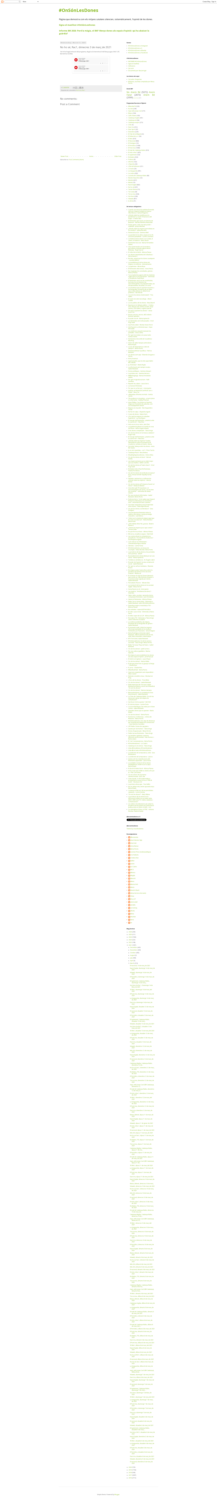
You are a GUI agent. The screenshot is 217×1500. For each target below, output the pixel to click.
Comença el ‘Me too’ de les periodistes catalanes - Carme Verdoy (140, 791)
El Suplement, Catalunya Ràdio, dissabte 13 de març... (140, 1020)
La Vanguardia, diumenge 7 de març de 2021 (141, 1400)
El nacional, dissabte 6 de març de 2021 (141, 1422)
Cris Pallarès (134, 855)
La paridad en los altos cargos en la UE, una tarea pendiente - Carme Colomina (140, 235)
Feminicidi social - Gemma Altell (138, 232)
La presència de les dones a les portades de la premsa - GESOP (141, 553)
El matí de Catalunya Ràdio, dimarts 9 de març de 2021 (142, 1312)
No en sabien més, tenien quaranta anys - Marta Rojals (141, 787)
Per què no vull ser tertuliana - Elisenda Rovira (140, 567)
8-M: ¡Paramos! (133, 359)
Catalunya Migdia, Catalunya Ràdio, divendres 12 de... (141, 1064)
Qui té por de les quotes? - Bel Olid (139, 702)
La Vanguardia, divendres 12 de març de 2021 (142, 1102)
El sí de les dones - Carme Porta (138, 704)
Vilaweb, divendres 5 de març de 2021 (142, 1459)
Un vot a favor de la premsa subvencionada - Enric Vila (137, 775)
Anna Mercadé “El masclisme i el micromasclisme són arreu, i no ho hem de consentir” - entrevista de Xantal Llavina (141, 490)
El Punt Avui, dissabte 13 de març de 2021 (141, 1038)
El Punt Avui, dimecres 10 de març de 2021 (141, 1236)
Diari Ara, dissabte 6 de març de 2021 (142, 1456)
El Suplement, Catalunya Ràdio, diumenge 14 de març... (140, 982)
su (131, 923)
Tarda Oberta (132, 189)
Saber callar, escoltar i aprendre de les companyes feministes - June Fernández (141, 596)
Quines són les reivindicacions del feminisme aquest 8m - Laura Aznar (139, 759)
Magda (133, 875)
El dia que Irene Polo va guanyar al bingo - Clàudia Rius (141, 664)
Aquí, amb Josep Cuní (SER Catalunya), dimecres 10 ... (142, 1219)
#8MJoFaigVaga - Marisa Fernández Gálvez (139, 376)
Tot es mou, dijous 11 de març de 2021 (140, 1145)
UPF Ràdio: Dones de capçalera (138, 726)
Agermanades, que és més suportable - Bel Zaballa (141, 361)
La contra (131, 173)
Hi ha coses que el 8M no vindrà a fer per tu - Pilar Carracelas (141, 771)
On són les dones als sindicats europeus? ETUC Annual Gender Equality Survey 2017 (141, 474)
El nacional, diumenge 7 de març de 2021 (141, 1385)
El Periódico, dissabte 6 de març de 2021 (141, 1453)
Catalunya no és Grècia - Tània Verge (140, 746)
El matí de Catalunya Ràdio (136, 150)
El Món (130, 139)
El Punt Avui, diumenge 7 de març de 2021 (141, 1404)
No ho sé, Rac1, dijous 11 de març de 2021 (142, 1136)
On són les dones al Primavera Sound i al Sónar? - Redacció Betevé (141, 485)
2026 (130, 932)
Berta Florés (134, 849)
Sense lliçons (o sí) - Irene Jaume (138, 589)
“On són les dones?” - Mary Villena (139, 794)
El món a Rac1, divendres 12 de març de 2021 (141, 1094)
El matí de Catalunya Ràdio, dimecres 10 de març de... (142, 1211)
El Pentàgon (132, 143)
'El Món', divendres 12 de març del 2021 (141, 1098)
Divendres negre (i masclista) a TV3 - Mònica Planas (139, 606)
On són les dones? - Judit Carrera (138, 649)
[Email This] (74, 88)
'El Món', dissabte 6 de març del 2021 (142, 1441)
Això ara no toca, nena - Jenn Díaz (139, 424)
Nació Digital (132, 185)
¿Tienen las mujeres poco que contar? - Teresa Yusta (140, 528)
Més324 (130, 180)
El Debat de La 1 (133, 136)
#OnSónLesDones (78, 10)
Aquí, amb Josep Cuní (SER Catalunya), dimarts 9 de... (142, 1290)
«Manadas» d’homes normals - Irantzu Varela (140, 395)
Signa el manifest (133, 64)
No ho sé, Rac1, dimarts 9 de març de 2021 (142, 1260)
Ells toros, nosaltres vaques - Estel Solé (140, 534)
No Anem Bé (133, 92)
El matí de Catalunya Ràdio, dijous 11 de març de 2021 (141, 1157)
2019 (130, 1470)
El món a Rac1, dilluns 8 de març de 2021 (141, 1321)
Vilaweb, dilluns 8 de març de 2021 (141, 1352)
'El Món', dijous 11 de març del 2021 (141, 1165)
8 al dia (130, 109)
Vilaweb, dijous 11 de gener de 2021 (141, 1123)
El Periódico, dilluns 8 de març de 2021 (142, 1329)
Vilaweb (130, 199)
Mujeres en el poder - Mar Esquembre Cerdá (140, 408)
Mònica (133, 872)
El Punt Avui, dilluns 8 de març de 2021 (142, 1343)
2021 (130, 945)
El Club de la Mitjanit (134, 134)
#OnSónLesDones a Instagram (138, 46)
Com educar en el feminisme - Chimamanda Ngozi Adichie (137, 542)
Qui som (131, 68)
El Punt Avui (132, 148)
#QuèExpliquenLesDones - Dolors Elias (140, 455)
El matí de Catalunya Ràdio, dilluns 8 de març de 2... (141, 1325)
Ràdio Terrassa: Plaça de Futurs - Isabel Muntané (140, 645)
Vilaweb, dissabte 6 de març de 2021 (141, 1425)
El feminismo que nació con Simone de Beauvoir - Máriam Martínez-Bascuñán (140, 221)
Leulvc (132, 864)
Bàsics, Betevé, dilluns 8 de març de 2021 (141, 1299)
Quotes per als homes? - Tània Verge (140, 729)
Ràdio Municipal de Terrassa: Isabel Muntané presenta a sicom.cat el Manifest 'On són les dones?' (141, 686)
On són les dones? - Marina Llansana (140, 690)
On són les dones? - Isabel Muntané (139, 682)
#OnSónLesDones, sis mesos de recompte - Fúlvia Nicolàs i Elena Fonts (140, 549)
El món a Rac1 (132, 152)
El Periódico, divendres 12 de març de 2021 (142, 1077)
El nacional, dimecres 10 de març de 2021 (141, 1198)
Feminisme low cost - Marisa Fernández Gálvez (140, 243)
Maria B (133, 878)
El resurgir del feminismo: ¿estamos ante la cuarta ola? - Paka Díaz (141, 421)
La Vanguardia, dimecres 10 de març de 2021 (141, 1228)
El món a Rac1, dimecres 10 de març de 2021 (141, 1202)
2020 (130, 1467)
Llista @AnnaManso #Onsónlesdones (140, 748)
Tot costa (131, 192)
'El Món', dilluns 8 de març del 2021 (141, 1345)
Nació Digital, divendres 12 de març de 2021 (142, 1055)
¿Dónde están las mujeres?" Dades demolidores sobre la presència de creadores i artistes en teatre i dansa (140, 442)
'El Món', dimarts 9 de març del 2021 (141, 1293)
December (133, 947)
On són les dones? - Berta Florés (138, 715)
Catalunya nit (132, 120)
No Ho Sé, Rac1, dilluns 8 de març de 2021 (141, 1362)
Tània (132, 896)
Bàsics (130, 113)
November (133, 950)
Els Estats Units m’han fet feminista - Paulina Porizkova (139, 470)
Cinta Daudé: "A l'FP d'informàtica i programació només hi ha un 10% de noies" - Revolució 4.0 (140, 780)
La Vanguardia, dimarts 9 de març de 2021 (142, 1308)
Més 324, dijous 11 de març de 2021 (141, 1133)
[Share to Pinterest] (82, 88)
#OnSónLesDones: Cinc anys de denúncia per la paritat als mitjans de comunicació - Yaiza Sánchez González (141, 722)
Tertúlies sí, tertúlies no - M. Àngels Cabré (141, 560)
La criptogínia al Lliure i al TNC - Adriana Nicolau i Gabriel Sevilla (141, 810)
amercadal (134, 902)
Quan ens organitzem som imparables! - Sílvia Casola (141, 673)
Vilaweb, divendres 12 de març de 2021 (141, 1047)
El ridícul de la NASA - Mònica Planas (139, 252)
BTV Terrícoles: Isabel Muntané (138, 639)
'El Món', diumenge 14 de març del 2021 (141, 990)
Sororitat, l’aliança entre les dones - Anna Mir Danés (141, 447)
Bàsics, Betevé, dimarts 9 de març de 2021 (142, 1254)
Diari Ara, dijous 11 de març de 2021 (141, 1177)
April (132, 961)
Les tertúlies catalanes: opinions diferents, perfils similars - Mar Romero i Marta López (141, 737)
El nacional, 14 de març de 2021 (140, 966)
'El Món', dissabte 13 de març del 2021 (142, 1031)
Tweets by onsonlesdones (135, 829)
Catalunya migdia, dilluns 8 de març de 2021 (142, 1304)
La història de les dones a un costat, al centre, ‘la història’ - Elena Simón (140, 239)
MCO (132, 870)
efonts (133, 911)
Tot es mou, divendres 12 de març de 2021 (142, 1081)
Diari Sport (131, 129)
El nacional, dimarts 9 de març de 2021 (142, 1269)
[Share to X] (78, 88)
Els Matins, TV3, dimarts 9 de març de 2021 (142, 1277)
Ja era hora (136, 98)
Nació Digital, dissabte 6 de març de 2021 (141, 1417)
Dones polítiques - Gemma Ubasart (139, 371)
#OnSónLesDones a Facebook (138, 53)
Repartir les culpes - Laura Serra (138, 384)
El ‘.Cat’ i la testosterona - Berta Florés (140, 741)
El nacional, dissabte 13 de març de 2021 (141, 1012)
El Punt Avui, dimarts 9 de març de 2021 (141, 1332)
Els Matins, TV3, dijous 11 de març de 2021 (141, 1140)
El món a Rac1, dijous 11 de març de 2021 (141, 1126)
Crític (130, 125)
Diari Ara (131, 127)
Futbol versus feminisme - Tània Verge (140, 733)
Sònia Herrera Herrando (138, 893)
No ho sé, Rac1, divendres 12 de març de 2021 (142, 1068)
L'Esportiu (131, 164)
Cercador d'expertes (135, 79)
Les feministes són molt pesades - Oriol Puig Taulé (141, 321)
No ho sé (78, 90)
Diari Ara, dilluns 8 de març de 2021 (141, 1377)
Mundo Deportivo (134, 178)
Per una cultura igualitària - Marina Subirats (139, 652)
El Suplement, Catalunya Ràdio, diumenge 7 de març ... (140, 1389)
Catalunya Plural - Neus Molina (138, 452)
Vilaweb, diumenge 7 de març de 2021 (142, 1375)
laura (132, 920)
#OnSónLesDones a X (135, 48)
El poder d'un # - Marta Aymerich (138, 318)
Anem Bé (149, 94)
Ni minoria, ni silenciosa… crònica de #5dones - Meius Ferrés (140, 717)
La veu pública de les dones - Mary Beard (141, 303)
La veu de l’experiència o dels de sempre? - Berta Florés (138, 347)
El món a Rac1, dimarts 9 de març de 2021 (141, 1273)
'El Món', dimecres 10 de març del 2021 (140, 1224)
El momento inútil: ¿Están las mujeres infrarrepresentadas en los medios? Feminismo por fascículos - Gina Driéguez (141, 629)
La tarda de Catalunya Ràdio (137, 176)
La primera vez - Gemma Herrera (138, 373)
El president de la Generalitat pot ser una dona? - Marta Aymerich (141, 556)
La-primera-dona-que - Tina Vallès (139, 784)
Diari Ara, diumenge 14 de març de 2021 (141, 1003)
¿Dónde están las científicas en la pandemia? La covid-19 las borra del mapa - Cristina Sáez (140, 216)
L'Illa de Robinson (134, 166)
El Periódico (132, 146)
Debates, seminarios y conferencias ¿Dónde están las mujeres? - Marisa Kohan (139, 480)
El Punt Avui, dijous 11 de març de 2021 (140, 1173)
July (131, 958)
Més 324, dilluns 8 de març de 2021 (141, 1264)
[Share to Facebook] (80, 88)
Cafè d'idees (132, 116)
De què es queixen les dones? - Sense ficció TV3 (140, 311)
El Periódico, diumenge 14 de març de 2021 (142, 977)
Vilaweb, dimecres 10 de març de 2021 (142, 1186)
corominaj (134, 908)
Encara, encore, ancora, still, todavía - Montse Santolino (140, 315)
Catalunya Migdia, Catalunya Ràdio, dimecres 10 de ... (141, 1215)
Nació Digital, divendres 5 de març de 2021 (142, 1437)
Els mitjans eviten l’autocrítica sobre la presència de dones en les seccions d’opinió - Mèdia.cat (140, 571)
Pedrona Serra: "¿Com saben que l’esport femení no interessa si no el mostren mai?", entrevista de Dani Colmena (141, 500)
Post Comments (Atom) (76, 160)
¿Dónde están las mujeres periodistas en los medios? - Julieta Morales (141, 229)
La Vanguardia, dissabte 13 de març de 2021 (141, 1034)
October (133, 953)
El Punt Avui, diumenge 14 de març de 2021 (142, 994)
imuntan (133, 917)
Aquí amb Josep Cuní (135, 111)
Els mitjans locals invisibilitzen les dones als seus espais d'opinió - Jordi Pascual (141, 656)
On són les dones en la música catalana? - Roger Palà (141, 433)
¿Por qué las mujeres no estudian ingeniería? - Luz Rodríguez (139, 417)
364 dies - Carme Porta (135, 546)
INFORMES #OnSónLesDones (137, 61)
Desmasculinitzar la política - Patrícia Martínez (140, 351)
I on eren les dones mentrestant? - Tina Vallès (140, 295)
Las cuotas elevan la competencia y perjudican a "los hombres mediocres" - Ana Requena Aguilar (141, 537)
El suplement (132, 155)
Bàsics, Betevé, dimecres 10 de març (141, 1184)
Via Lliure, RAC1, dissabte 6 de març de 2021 (142, 1433)
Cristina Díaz (135, 858)
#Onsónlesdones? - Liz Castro (137, 743)
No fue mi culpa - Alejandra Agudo (139, 412)
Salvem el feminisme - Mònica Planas (140, 599)
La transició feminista (135, 386)
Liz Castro (134, 867)
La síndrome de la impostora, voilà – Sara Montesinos (141, 753)
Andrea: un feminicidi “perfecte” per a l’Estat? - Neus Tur (140, 391)
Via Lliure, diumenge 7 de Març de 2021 (141, 1393)
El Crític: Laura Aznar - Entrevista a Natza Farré (141, 612)
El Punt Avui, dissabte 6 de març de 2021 (141, 1448)
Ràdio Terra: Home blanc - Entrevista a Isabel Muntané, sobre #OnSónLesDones (141, 602)
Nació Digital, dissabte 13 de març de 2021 (142, 1007)
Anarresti (133, 843)
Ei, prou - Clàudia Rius (135, 668)
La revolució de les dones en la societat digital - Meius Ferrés (140, 586)
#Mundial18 (132, 106)
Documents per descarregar (137, 71)
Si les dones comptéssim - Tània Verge (140, 431)
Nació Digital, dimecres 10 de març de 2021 (142, 1180)
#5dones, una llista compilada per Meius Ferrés (141, 82)
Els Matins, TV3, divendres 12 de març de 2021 (142, 1072)
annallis (133, 905)
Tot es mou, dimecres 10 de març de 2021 (141, 1232)
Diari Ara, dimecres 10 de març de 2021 (141, 1241)
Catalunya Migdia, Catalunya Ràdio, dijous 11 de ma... (141, 1149)
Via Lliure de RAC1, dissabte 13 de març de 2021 (141, 1027)
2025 (130, 934)
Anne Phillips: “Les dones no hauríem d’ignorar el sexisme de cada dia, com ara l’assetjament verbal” (140, 404)
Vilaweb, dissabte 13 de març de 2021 (142, 1024)
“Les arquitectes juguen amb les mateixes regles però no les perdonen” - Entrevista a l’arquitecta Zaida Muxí (141, 276)
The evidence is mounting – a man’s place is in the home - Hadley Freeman (141, 399)
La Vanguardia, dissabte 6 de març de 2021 (142, 1444)
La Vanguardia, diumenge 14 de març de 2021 (142, 999)
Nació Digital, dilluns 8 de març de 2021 (141, 1349)
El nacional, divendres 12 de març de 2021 (141, 1060)
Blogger (117, 1494)
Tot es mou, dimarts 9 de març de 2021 (141, 1281)
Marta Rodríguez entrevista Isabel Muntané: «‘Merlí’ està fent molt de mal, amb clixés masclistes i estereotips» (140, 634)
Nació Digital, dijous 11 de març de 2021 (141, 1119)
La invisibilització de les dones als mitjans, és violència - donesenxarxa (139, 263)
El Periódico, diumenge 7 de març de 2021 (141, 1409)
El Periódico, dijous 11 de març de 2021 (141, 1153)
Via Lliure (131, 196)
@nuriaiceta (134, 837)
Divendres (131, 132)
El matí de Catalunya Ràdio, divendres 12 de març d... (142, 1090)
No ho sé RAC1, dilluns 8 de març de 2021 (141, 1355)
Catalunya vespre (133, 122)
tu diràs (130, 201)
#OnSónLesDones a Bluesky (137, 50)
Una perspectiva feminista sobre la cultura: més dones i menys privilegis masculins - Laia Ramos (140, 514)
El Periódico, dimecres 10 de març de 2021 (142, 1245)
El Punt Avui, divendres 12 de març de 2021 (142, 1107)
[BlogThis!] (76, 88)
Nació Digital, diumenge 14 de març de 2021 (142, 969)
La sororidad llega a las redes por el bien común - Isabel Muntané (141, 707)
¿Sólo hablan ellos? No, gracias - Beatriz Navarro (141, 524)
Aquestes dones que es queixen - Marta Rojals (141, 711)
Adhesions (131, 66)
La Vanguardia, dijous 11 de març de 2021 (141, 1169)
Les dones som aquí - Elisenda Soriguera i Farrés (141, 355)
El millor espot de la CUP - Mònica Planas (141, 616)
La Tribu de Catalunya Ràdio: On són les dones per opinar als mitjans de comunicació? (141, 698)
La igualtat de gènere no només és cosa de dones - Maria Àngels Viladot (141, 427)
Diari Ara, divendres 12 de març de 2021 (141, 1111)
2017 (130, 1475)
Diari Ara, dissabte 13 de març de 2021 (140, 1042)
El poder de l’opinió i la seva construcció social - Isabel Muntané (141, 563)
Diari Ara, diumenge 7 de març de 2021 (141, 1413)
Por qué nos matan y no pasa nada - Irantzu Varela (139, 336)
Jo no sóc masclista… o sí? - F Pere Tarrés (141, 450)
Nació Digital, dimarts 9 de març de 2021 (141, 1249)
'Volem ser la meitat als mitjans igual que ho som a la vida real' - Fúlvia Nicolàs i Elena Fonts (141, 519)
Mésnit (130, 182)
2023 (130, 940)
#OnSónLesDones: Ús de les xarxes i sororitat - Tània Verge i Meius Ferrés (140, 642)
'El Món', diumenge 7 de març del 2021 (142, 1397)
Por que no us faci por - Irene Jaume (139, 388)
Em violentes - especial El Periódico (139, 609)
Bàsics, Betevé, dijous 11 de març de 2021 (141, 1115)
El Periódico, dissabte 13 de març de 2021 (141, 1016)
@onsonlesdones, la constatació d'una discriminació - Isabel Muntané (140, 693)
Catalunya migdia (133, 118)
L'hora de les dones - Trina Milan (138, 680)
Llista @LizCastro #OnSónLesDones (139, 750)
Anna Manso (134, 846)
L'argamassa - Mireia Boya (136, 266)
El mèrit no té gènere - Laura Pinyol (139, 659)
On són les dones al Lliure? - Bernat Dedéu (139, 458)
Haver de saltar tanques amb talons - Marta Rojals (140, 343)
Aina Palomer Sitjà (136, 840)
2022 (130, 942)
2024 (130, 937)
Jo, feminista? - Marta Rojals (137, 365)
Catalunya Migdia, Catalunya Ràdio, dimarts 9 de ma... (141, 1286)
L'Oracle (131, 169)
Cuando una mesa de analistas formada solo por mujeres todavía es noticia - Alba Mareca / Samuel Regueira (141, 211)
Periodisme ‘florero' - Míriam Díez (139, 583)
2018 (130, 1473)
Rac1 (83, 90)
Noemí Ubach (135, 890)
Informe (130, 162)
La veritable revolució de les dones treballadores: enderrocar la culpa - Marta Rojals (139, 764)
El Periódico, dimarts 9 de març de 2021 (141, 1316)
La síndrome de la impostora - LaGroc (140, 757)
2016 (130, 1478)
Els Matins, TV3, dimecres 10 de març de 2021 (141, 1207)
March (132, 963)
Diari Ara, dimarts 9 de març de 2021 (142, 1340)
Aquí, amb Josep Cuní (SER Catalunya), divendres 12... (142, 1085)
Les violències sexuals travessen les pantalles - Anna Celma (139, 332)
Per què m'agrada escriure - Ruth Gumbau (138, 380)
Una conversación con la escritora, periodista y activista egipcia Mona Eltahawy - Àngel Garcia (139, 248)
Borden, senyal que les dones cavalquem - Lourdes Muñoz (141, 259)
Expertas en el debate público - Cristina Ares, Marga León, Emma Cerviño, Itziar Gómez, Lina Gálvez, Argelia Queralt (140, 306)
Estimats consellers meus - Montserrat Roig (140, 677)
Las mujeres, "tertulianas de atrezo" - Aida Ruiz (140, 592)
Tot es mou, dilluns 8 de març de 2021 (142, 1296)
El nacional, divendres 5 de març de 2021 (141, 1462)
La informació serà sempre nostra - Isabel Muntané (139, 368)
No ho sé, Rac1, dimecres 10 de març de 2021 (142, 1189)
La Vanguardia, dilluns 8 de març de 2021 (141, 1367)
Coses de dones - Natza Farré (137, 414)
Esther (132, 861)
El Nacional (131, 141)
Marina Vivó (134, 884)
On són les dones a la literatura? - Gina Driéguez (140, 509)
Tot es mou (132, 194)
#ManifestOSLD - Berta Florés (137, 670)
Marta (132, 887)
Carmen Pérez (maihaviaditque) (141, 852)
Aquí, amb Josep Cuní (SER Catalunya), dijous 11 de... (142, 1162)
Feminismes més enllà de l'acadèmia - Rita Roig (140, 339)
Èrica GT (133, 899)
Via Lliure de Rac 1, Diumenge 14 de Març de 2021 (141, 986)
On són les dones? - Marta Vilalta (138, 661)
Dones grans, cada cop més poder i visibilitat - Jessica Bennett (139, 225)
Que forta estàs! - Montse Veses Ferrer (140, 325)
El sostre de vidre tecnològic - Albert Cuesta (139, 299)
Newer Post (64, 156)
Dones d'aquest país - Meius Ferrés (139, 731)
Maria (132, 881)
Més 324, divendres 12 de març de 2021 (141, 1051)
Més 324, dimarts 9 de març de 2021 (141, 1267)
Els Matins (131, 157)
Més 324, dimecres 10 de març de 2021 (141, 1194)
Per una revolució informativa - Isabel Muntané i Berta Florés (140, 496)
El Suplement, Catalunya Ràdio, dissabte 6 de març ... (140, 1429)
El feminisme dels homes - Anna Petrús (140, 269)
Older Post (117, 156)
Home (91, 156)
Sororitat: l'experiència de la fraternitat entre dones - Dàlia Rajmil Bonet (140, 505)
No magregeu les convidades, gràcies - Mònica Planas (140, 272)
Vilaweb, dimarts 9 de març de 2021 (141, 1257)
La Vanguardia (132, 171)
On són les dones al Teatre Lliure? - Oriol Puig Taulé (141, 466)
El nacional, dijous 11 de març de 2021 (142, 1130)
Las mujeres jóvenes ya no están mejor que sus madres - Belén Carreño (140, 462)
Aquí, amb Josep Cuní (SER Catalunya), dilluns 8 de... (142, 1371)
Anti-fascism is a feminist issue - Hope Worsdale (140, 328)
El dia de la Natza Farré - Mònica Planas (140, 768)
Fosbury (130, 159)
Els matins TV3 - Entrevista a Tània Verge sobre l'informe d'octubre (141, 619)
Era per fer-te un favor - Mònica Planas (140, 532)
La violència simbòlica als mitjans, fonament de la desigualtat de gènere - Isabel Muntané (140, 623)
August (132, 955)
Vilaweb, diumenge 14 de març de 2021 (141, 973)
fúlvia (132, 914)
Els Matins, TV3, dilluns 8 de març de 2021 (141, 1336)
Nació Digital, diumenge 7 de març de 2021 (142, 1380)
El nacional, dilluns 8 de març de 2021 (142, 1359)
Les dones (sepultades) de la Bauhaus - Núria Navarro (140, 255)
